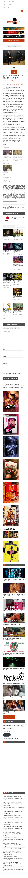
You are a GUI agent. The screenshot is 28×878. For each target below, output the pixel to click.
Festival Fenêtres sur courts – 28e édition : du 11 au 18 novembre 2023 (13, 208)
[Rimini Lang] (11, 538)
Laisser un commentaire (17, 84)
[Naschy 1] (11, 502)
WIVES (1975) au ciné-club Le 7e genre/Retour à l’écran (13, 712)
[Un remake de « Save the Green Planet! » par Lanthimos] (7, 152)
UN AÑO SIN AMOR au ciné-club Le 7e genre (12, 624)
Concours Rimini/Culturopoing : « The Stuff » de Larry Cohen (13, 833)
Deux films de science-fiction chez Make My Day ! (18, 265)
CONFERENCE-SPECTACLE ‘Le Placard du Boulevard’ (13, 611)
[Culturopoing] (13, 25)
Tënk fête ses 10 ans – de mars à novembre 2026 (13, 683)
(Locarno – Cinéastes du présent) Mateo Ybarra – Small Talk (18, 312)
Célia (4, 807)
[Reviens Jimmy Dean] (11, 434)
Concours (21, 1)
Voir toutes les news (9, 717)
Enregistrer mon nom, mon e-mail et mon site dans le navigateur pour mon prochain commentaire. (13, 373)
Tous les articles (7, 1)
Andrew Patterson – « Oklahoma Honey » (17, 237)
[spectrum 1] (11, 561)
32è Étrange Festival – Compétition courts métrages (17, 252)
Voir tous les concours (13, 40)
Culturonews (15, 1)
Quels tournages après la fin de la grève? (12, 206)
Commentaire (6, 331)
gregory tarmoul (6, 802)
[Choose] (11, 411)
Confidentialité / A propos (10, 4)
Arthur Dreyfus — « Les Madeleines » (16, 807)
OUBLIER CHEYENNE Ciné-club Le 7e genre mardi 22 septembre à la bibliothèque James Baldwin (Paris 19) (14, 596)
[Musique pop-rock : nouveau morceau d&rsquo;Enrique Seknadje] (17, 152)
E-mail (4, 356)
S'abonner (6, 735)
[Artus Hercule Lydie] (11, 525)
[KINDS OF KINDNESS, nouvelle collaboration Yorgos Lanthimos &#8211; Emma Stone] (7, 168)
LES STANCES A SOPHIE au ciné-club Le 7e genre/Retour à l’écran (12, 638)
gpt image (5, 848)
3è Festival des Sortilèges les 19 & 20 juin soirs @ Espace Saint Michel (13, 653)
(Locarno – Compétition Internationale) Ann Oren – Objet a (17, 297)
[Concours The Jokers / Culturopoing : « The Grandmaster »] (13, 36)
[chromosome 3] (11, 479)
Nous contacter (7, 7)
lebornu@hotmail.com (7, 199)
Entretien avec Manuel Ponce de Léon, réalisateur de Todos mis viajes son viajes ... (7, 282)
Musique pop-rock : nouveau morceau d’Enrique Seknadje (17, 157)
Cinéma (7, 82)
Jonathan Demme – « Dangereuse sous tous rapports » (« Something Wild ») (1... (7, 312)
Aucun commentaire (7, 84)
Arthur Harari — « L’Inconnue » (6, 237)
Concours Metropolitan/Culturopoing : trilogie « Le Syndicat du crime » (12, 852)
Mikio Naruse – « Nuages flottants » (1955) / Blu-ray (13, 697)
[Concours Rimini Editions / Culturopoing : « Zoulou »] (13, 29)
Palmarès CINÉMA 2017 (15, 848)
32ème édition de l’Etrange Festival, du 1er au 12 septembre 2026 (13, 580)
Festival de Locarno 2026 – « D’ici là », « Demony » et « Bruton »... (17, 282)
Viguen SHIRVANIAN (9, 80)
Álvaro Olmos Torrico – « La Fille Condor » (7, 251)
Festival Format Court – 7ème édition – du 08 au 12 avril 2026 (14, 668)
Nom (4, 349)
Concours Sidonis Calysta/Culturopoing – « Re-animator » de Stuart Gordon (12, 798)
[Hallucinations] (11, 457)
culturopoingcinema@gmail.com (10, 201)
